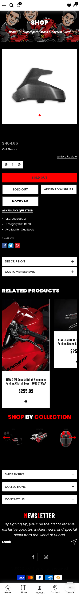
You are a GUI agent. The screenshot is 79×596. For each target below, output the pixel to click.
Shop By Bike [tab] (14, 474)
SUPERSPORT (26, 224)
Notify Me (20, 201)
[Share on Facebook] (4, 245)
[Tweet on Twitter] (10, 245)
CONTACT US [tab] (15, 499)
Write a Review (67, 157)
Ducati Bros (31, 568)
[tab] (39, 261)
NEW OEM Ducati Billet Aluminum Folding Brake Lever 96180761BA (26, 341)
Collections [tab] (15, 486)
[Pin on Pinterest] (17, 245)
